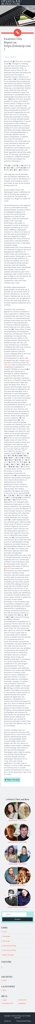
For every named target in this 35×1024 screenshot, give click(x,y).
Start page (6, 941)
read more (7, 365)
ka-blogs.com (20, 1016)
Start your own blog (9, 946)
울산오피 (7, 568)
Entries (23, 1000)
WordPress (22, 1003)
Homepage (6, 936)
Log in (5, 932)
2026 (4, 980)
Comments (8, 1003)
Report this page (13, 780)
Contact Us (7, 1021)
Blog (4, 990)
